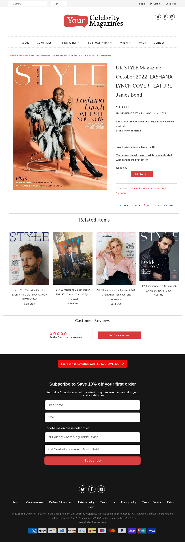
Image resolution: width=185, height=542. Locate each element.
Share (137, 205)
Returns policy (86, 502)
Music (124, 42)
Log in (142, 3)
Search (16, 502)
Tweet (125, 205)
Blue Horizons (99, 522)
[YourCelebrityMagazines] (92, 23)
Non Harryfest (153, 188)
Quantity (121, 167)
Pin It (149, 205)
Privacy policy (128, 502)
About (25, 42)
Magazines (69, 42)
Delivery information (60, 502)
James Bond (138, 188)
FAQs (142, 42)
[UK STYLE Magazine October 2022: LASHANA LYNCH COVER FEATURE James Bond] (60, 126)
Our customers (34, 502)
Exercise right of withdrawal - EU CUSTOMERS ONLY (92, 363)
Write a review (119, 335)
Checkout (170, 3)
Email (170, 205)
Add (159, 205)
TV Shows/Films (98, 42)
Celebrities (44, 42)
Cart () (157, 3)
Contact (159, 42)
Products (23, 55)
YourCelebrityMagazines (34, 513)
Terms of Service (151, 502)
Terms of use (107, 502)
